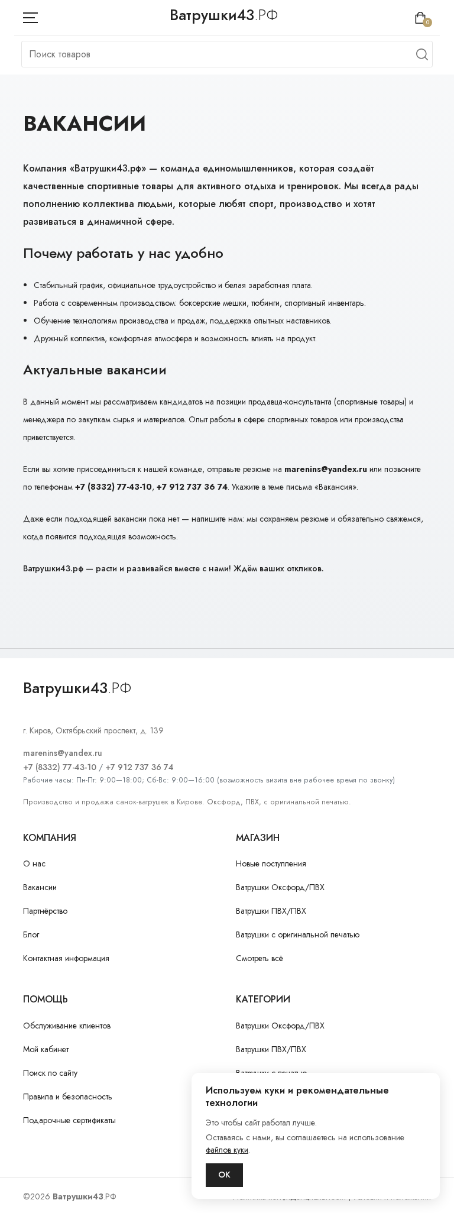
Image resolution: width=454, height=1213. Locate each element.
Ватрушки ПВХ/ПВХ (271, 911)
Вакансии (40, 887)
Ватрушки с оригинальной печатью (297, 934)
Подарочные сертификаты (69, 1120)
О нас (34, 863)
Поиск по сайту (50, 1073)
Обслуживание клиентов (67, 1025)
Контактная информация (66, 958)
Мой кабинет (46, 1049)
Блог (31, 934)
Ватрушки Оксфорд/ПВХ (280, 887)
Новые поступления (271, 863)
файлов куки (227, 1150)
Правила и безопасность (67, 1096)
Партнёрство (45, 911)
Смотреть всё (259, 958)
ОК (224, 1174)
